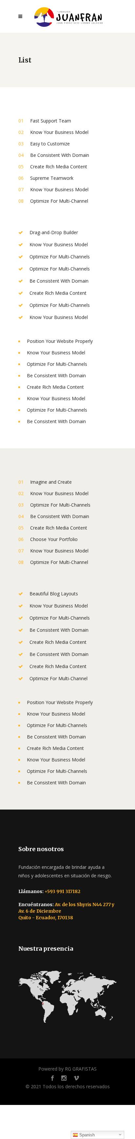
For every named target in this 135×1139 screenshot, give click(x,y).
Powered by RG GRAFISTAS (67, 1069)
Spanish (86, 1134)
